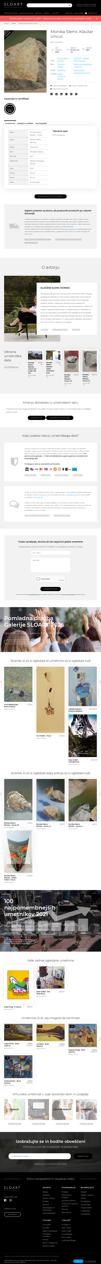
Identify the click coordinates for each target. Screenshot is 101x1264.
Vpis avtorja (66, 1212)
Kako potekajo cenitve (62, 515)
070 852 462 (39, 497)
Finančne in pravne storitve (70, 1205)
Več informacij (90, 1261)
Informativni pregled (67, 1196)
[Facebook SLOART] (5, 1200)
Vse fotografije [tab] (41, 123)
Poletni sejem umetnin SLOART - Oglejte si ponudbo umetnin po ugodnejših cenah (50, 18)
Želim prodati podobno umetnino (82, 71)
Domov (6, 23)
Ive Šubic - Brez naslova (50, 1032)
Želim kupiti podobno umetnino (83, 65)
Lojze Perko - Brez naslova (18, 1032)
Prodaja (38, 13)
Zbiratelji (68, 13)
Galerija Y (12, 1214)
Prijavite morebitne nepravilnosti (37, 515)
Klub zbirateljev (49, 1213)
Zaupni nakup (48, 1198)
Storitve (47, 13)
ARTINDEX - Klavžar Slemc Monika (81, 59)
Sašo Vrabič (66, 1228)
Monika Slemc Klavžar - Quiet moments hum (53, 355)
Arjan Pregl (66, 1231)
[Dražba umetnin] (86, 1109)
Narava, (60, 74)
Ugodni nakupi (87, 1195)
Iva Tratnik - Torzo (50, 700)
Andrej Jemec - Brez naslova (18, 1066)
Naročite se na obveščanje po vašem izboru (50, 1164)
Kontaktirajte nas (31, 242)
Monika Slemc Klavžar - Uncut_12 (90, 361)
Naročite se (83, 1156)
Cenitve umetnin (69, 1201)
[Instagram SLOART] (11, 1200)
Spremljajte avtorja (60, 329)
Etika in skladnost (50, 1243)
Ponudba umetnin (10, 13)
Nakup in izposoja (26, 13)
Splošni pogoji (49, 1246)
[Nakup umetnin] (14, 1109)
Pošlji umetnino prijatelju (60, 89)
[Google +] (66, 94)
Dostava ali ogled (61, 475)
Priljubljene (86, 1201)
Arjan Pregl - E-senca (18, 985)
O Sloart (55, 13)
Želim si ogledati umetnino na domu (38, 239)
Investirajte (85, 1211)
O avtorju (44, 329)
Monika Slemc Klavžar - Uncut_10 (71, 361)
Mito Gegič (66, 1237)
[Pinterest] (71, 94)
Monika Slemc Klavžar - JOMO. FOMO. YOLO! (18, 851)
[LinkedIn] (61, 94)
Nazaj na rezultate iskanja (50, 196)
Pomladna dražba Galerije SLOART (24, 642)
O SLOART (47, 1225)
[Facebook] (51, 94)
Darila (83, 1198)
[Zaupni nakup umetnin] (62, 1109)
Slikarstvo (61, 70)
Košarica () (92, 13)
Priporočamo (86, 1208)
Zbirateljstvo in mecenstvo (49, 1209)
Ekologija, (61, 76)
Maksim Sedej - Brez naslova (83, 1035)
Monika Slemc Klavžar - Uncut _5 (50, 800)
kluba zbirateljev (70, 229)
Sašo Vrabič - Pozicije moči (83, 735)
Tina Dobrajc (67, 1234)
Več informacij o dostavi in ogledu (68, 239)
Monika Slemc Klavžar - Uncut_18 (18, 799)
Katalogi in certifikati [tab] (25, 123)
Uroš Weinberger (69, 1240)
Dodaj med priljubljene (59, 85)
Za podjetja (85, 1214)
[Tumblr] (76, 94)
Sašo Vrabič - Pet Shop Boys (50, 977)
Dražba (46, 1201)
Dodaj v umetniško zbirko (79, 85)
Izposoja (46, 1195)
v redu (78, 1261)
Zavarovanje (78, 475)
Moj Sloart (78, 13)
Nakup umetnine (30, 475)
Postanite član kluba (60, 418)
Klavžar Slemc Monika (63, 59)
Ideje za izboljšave (50, 1231)
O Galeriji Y (66, 1225)
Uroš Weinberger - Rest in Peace (18, 684)
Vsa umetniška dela (11, 367)
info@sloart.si (70, 495)
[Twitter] (56, 94)
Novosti (84, 1192)
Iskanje (14, 23)
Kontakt (46, 1228)
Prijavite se (36, 418)
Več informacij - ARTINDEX (20, 942)
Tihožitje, (61, 64)
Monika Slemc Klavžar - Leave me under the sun (35, 355)
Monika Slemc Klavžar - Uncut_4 (83, 800)
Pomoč (46, 1240)
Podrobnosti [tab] (10, 123)
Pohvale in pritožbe (47, 1235)
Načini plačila (45, 475)
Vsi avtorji (76, 329)
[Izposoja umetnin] (38, 1109)
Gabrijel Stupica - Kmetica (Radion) (83, 686)
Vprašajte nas (50, 589)
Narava (60, 67)
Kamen (60, 79)
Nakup (45, 1192)
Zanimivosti (86, 1204)
